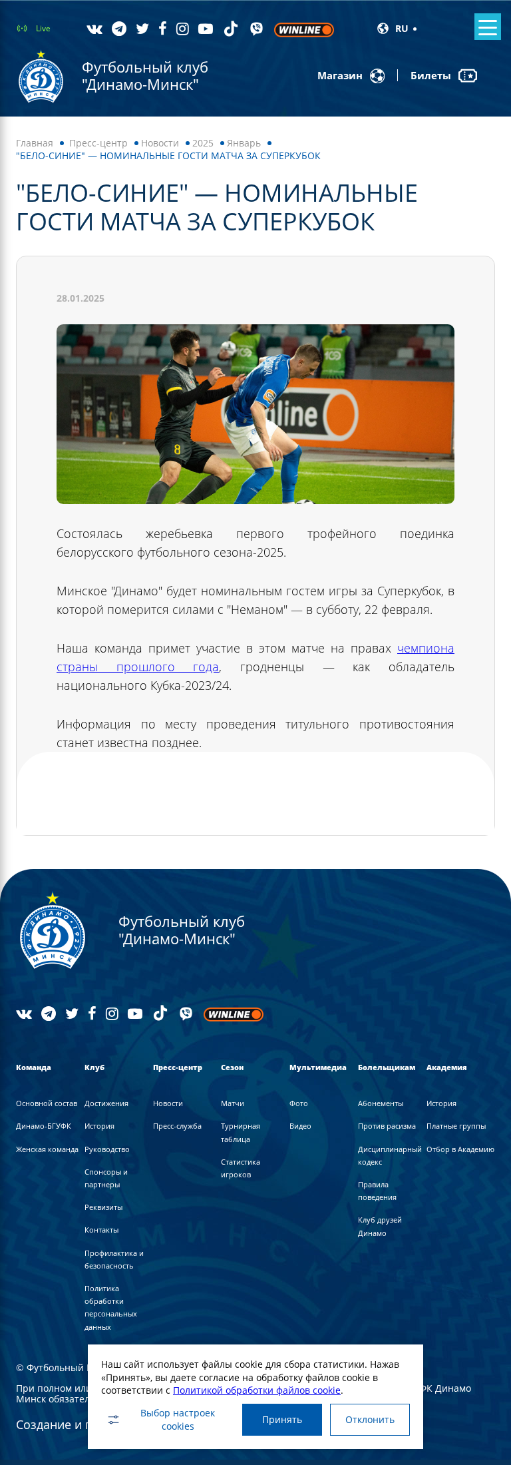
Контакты (101, 1230)
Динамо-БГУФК (43, 1126)
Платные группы (456, 1126)
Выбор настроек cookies (177, 1419)
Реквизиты (103, 1207)
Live (43, 28)
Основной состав (46, 1103)
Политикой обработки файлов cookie (257, 1390)
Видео (300, 1126)
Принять (282, 1419)
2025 (203, 143)
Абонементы (380, 1103)
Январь (244, 143)
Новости (160, 143)
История (99, 1126)
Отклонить (370, 1419)
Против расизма (387, 1126)
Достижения (106, 1103)
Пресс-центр (98, 143)
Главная (34, 143)
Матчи (232, 1103)
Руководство (107, 1149)
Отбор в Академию (460, 1149)
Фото (298, 1103)
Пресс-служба (177, 1126)
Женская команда (47, 1149)
